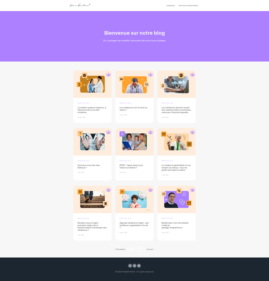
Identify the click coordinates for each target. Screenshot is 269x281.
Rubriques (171, 5)
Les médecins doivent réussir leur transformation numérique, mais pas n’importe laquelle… (176, 110)
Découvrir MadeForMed (188, 5)
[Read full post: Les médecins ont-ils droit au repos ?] (134, 84)
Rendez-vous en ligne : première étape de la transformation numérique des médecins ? (92, 226)
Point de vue (83, 103)
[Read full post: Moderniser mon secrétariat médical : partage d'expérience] (176, 199)
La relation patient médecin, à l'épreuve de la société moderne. (92, 110)
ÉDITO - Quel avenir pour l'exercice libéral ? (131, 166)
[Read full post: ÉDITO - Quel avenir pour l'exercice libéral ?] (134, 142)
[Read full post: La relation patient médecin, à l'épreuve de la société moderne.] (92, 84)
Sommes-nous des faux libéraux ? (89, 166)
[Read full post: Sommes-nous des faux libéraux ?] (92, 142)
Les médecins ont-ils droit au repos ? (133, 108)
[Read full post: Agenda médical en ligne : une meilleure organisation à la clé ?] (134, 199)
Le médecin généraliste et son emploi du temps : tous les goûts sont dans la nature (176, 167)
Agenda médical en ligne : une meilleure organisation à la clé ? (134, 225)
